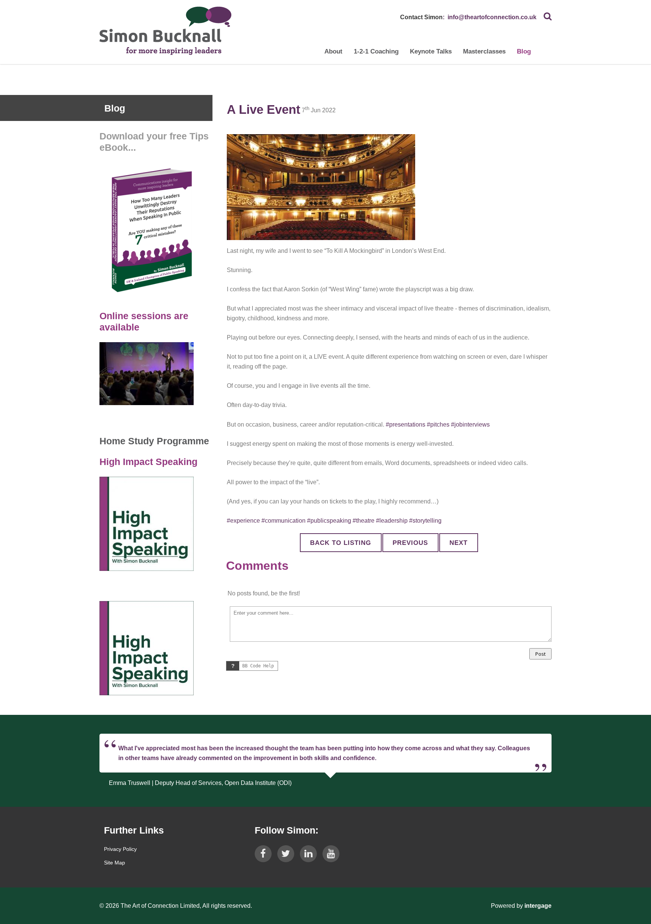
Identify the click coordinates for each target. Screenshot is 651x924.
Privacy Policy (120, 849)
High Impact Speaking (148, 461)
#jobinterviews (470, 424)
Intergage (538, 906)
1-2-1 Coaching (376, 51)
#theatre (363, 520)
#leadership (392, 520)
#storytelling (425, 520)
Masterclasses (484, 51)
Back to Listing (340, 542)
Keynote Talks (431, 51)
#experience (243, 520)
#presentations (405, 424)
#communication (283, 520)
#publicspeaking (329, 520)
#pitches (438, 424)
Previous (410, 542)
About (333, 51)
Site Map (114, 863)
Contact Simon (421, 17)
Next (458, 542)
